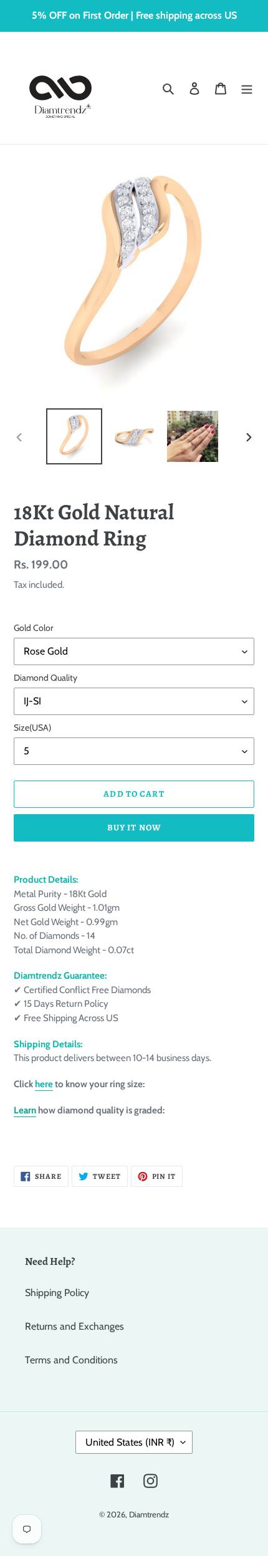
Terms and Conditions (71, 1360)
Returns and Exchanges (74, 1326)
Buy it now (134, 827)
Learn (25, 1110)
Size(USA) (32, 727)
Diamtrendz (149, 1514)
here (44, 1084)
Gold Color (33, 627)
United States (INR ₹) (130, 1442)
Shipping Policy (57, 1293)
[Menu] (247, 88)
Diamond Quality (45, 677)
